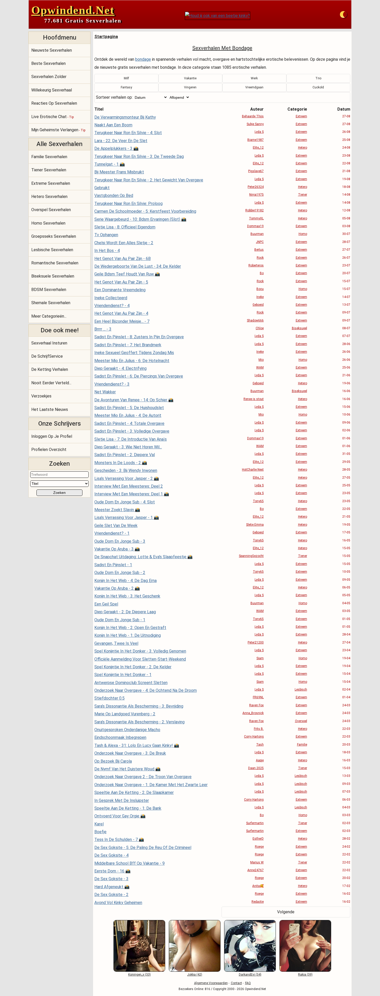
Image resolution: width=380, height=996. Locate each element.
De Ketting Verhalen (49, 369)
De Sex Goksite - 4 (111, 855)
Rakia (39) (305, 974)
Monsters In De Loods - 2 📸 (120, 462)
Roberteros (256, 265)
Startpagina (106, 36)
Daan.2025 (256, 768)
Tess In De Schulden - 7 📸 (119, 839)
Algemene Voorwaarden (211, 983)
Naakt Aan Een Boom (113, 124)
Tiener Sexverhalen (48, 169)
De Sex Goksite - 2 (111, 894)
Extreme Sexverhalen (50, 183)
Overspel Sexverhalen (51, 209)
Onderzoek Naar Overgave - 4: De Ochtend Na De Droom (145, 690)
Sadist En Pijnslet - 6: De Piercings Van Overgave (138, 376)
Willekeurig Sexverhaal (51, 90)
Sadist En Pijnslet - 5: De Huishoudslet (129, 407)
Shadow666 (255, 320)
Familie (302, 744)
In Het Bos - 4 (107, 250)
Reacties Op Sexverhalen (54, 103)
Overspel (301, 721)
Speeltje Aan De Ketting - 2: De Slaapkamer (134, 792)
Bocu (260, 289)
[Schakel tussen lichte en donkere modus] (343, 14)
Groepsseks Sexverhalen (53, 236)
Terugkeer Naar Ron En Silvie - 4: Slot (128, 132)
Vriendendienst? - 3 (112, 384)
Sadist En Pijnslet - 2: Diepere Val (124, 454)
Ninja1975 (256, 194)
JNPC (260, 242)
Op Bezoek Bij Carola (113, 761)
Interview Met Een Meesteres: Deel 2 (128, 486)
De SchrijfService (47, 356)
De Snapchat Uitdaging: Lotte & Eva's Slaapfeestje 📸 (143, 556)
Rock (260, 257)
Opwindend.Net (73, 10)
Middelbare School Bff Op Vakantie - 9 (129, 863)
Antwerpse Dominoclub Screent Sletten (131, 682)
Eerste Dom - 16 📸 (112, 871)
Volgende (285, 911)
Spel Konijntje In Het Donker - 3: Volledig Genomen (140, 651)
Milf (126, 78)
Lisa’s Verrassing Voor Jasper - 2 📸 (126, 478)
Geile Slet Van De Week (116, 525)
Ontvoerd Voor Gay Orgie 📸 (120, 816)
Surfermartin (255, 823)
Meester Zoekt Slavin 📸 (117, 509)
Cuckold (318, 87)
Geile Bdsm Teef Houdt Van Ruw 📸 (127, 274)
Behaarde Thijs (253, 116)
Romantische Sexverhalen (54, 263)
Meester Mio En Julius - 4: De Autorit (127, 415)
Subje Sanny (255, 124)
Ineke (260, 297)
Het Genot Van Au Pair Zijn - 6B (122, 258)
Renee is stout (254, 399)
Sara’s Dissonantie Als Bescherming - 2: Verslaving (139, 721)
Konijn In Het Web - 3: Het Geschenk (127, 596)
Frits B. (259, 729)
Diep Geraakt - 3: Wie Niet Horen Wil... (128, 447)
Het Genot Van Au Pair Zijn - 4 (121, 313)
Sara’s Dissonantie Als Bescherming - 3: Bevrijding (138, 706)
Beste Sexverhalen (48, 63)
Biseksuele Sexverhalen (52, 276)
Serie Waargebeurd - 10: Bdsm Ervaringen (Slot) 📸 (140, 219)
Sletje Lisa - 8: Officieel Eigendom (124, 227)
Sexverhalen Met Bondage (222, 48)
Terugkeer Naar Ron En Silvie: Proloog (128, 203)
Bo (262, 273)
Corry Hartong (254, 736)
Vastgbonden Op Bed (113, 195)
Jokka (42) (194, 974)
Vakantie (190, 78)
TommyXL (256, 218)
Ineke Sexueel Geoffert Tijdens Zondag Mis (134, 352)
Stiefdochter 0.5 (109, 698)
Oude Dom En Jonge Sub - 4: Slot (124, 502)
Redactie (258, 901)
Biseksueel (299, 328)
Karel (99, 824)
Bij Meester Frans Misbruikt (119, 172)
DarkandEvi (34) (250, 974)
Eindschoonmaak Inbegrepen (120, 737)
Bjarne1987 (255, 140)
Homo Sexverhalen (48, 223)
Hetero (302, 147)
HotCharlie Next (253, 469)
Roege (259, 846)
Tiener (302, 194)
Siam (260, 658)
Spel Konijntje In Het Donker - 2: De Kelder (132, 666)
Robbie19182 (254, 210)
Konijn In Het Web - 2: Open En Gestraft (130, 627)
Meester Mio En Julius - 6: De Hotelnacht (131, 360)
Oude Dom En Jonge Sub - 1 (119, 619)
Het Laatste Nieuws (49, 409)
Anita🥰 (258, 886)
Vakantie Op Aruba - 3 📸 (117, 549)
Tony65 (258, 501)
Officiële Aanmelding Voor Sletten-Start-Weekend (140, 659)
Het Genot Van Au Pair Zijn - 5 (121, 282)
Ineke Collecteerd (110, 297)
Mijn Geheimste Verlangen (58, 129)
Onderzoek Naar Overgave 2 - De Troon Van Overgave (143, 776)
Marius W (257, 862)
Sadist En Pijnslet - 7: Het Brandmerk (127, 344)
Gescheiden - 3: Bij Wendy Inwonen (125, 470)
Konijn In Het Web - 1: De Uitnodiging (127, 635)
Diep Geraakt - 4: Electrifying (120, 368)
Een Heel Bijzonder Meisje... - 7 (121, 321)
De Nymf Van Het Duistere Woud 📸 (127, 769)
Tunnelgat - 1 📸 (109, 164)
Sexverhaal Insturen (49, 343)
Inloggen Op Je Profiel (51, 436)
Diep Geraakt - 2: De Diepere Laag (125, 611)
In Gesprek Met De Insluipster (121, 800)
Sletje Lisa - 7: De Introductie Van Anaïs (130, 439)
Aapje (260, 760)
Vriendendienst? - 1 (112, 533)
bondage (143, 59)
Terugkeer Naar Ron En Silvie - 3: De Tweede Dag (139, 156)
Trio (318, 78)
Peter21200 (256, 642)
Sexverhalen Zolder (48, 76)
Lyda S (259, 132)
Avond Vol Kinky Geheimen (118, 902)
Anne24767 (255, 870)
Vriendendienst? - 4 (112, 305)
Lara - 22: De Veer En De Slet (120, 140)
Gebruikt (102, 187)
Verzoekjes (41, 396)
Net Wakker (105, 391)
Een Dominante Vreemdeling (120, 289)
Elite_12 (258, 147)
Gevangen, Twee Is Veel (116, 643)
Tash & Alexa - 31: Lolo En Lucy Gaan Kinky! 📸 (136, 745)
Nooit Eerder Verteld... (51, 382)
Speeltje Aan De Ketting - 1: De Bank (127, 808)
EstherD (258, 838)
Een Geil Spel (106, 604)
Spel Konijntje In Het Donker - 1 (122, 674)
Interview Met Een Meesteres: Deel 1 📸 (131, 494)
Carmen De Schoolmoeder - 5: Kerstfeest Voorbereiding (145, 211)
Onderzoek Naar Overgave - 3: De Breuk (130, 753)
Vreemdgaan (254, 87)
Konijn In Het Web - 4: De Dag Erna (125, 580)
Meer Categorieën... (48, 316)
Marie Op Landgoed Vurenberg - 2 (124, 713)
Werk (254, 78)
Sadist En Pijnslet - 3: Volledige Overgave (131, 431)
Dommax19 (255, 226)
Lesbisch (301, 689)
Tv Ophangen (106, 234)
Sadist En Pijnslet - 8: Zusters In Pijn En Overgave (139, 336)
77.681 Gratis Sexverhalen (82, 20)
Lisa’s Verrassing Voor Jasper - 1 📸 (126, 517)
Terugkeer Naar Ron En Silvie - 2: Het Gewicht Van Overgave (148, 180)
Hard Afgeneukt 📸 (112, 886)
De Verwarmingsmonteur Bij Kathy (125, 117)
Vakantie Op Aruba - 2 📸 (117, 588)
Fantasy (126, 87)
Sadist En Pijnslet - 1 (113, 564)
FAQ (248, 983)
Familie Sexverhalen (49, 156)
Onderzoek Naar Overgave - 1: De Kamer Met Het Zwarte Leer (151, 784)
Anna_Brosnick (253, 713)
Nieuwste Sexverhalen (51, 50)
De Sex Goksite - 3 (111, 878)
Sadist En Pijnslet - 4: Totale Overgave (129, 423)
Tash (260, 744)
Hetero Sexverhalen (49, 196)
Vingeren (190, 87)
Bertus (259, 249)
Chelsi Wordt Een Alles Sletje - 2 (123, 242)
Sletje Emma (255, 524)
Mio (261, 360)
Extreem (301, 116)
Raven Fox (256, 705)
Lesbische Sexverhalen (52, 249)
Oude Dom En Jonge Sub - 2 (119, 572)
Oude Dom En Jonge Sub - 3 (119, 541)
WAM (260, 367)
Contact (236, 983)
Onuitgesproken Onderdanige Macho (127, 729)
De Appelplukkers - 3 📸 (116, 148)
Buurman (257, 234)
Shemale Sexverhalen (50, 302)
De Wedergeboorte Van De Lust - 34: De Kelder (137, 266)
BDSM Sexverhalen (48, 289)
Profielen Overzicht (48, 449)
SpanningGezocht (251, 556)
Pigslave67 (256, 171)
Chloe (260, 328)
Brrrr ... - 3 (102, 329)
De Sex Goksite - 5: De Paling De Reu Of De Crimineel (142, 847)
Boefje (100, 831)
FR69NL (258, 697)
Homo (303, 234)
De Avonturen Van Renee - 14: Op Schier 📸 (133, 399)
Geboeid (258, 305)
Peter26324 (256, 187)
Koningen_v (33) (139, 974)
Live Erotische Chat (52, 116)
